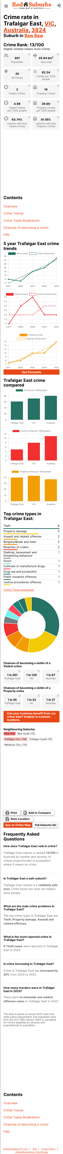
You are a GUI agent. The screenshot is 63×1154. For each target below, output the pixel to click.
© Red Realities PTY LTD (15, 1149)
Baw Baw (33, 35)
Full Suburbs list (45, 825)
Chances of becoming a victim (26, 228)
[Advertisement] (31, 163)
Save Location (20, 819)
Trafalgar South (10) (40, 739)
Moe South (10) (26, 733)
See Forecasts (31, 372)
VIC (49, 23)
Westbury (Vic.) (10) (15, 744)
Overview (11, 206)
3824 (38, 30)
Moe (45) (9, 733)
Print (13, 812)
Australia (16, 30)
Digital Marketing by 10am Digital (31, 1152)
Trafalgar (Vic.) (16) (15, 739)
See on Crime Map (17, 825)
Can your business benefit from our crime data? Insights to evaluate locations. (31, 717)
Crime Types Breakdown (22, 220)
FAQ (6, 234)
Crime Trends (13, 213)
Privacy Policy (48, 1149)
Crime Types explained (19, 590)
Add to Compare (39, 812)
